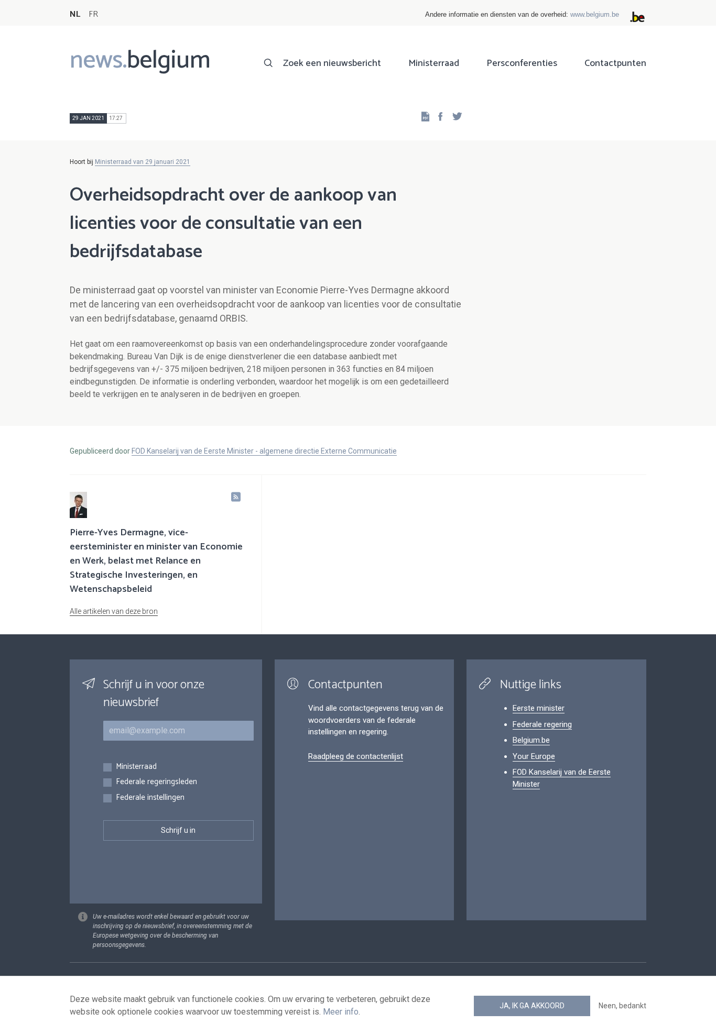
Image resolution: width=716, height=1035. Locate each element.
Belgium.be (531, 740)
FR (93, 14)
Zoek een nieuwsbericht (332, 63)
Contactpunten (615, 63)
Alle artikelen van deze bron (114, 611)
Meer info (341, 1012)
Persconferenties (521, 63)
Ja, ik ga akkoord (532, 1005)
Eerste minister (539, 708)
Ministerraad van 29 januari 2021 (142, 162)
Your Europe (534, 756)
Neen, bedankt (622, 1005)
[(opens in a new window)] (437, 116)
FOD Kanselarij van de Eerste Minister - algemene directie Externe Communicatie (264, 451)
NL (75, 14)
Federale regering (542, 724)
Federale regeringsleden (156, 782)
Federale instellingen (150, 798)
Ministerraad (433, 63)
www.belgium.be (594, 14)
